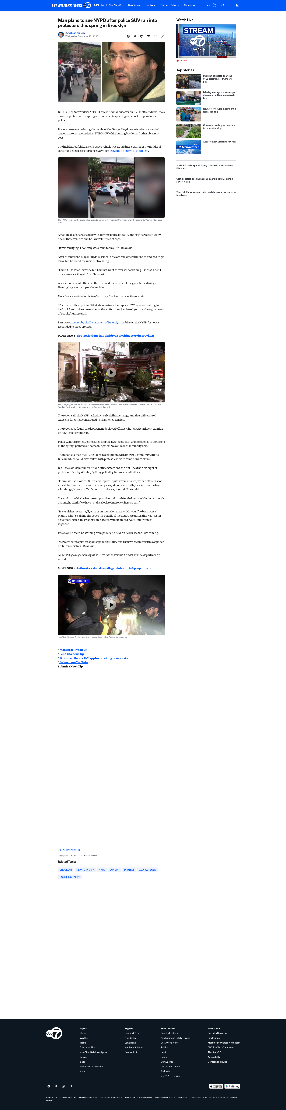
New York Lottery (169, 1033)
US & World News (169, 1043)
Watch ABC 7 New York (92, 1066)
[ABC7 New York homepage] (71, 5)
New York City (116, 5)
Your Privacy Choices (67, 1097)
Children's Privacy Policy (87, 1097)
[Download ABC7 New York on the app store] (216, 1086)
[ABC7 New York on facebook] (49, 1086)
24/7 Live (99, 5)
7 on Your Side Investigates (93, 1052)
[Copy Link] (162, 36)
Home (83, 1033)
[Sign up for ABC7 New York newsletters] (70, 1086)
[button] (47, 5)
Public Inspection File (163, 1097)
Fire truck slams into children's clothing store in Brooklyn (115, 335)
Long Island (150, 5)
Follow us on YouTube (73, 662)
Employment (214, 1038)
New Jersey (134, 5)
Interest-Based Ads (144, 1097)
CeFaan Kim (74, 33)
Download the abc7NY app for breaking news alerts (94, 658)
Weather (84, 1038)
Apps (82, 1071)
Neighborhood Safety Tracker (175, 1038)
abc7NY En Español (171, 1076)
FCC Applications (181, 1097)
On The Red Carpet (170, 1066)
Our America (167, 1062)
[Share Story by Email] (155, 36)
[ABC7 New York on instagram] (63, 1086)
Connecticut (190, 5)
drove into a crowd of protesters (129, 150)
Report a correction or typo (69, 849)
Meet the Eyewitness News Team (224, 1043)
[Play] (206, 41)
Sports (164, 1057)
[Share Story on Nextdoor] (148, 36)
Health (164, 1052)
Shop (82, 1062)
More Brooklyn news (73, 650)
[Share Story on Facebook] (128, 36)
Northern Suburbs (170, 5)
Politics (164, 1047)
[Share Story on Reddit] (141, 36)
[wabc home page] (54, 1033)
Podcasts (165, 1071)
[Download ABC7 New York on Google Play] (232, 1086)
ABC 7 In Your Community (221, 1047)
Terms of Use (129, 1097)
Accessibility (214, 1057)
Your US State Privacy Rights (111, 1097)
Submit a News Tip (217, 1033)
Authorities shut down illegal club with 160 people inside (114, 568)
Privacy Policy (51, 1097)
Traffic (83, 1043)
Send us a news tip (72, 654)
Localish (84, 1057)
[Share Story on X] (134, 36)
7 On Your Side (87, 1047)
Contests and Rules (217, 1062)
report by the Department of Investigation (99, 322)
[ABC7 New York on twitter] (56, 1086)
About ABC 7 (214, 1052)
